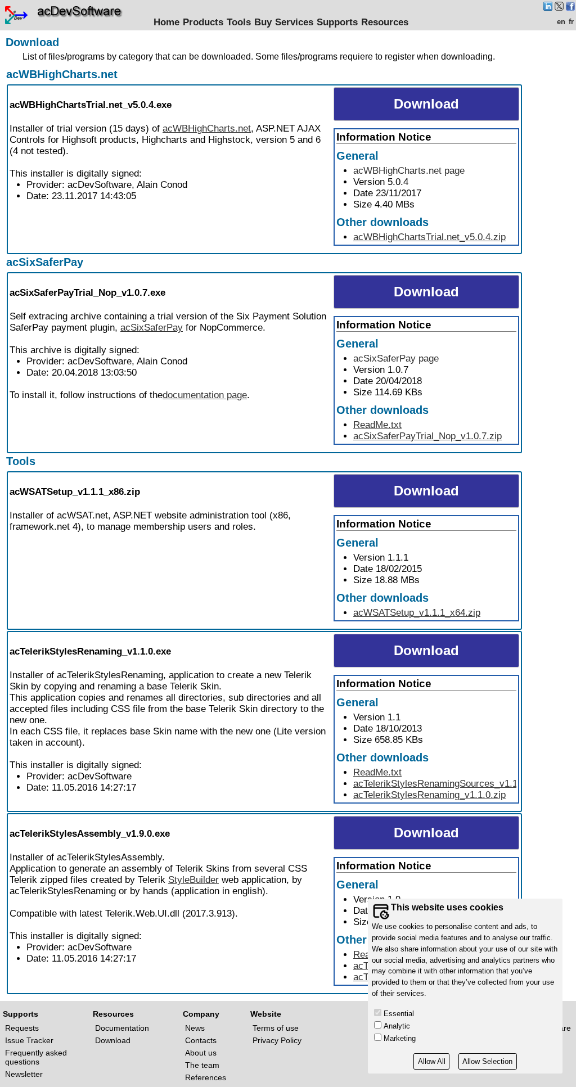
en (561, 21)
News (195, 1027)
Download (112, 1040)
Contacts (201, 1040)
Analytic (397, 1026)
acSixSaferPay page (396, 358)
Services (294, 22)
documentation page (205, 395)
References (205, 1077)
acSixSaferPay (44, 262)
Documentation (122, 1027)
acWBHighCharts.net (62, 74)
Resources (384, 22)
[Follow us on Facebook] (570, 7)
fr (571, 21)
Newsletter (24, 1074)
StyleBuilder (193, 879)
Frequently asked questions (36, 1057)
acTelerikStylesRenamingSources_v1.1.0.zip (447, 783)
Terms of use (276, 1027)
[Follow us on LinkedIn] (547, 7)
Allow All (432, 1061)
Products (203, 22)
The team (202, 1065)
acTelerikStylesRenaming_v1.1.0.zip (429, 795)
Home (166, 22)
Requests (22, 1027)
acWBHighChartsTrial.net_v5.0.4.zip (429, 237)
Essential (399, 1013)
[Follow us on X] (559, 7)
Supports (337, 22)
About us (201, 1052)
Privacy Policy (277, 1040)
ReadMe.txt (377, 425)
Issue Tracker (29, 1040)
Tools (239, 22)
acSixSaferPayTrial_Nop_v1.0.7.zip (427, 436)
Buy (263, 22)
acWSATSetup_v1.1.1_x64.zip (416, 612)
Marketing (400, 1038)
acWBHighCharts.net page (409, 170)
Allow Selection (487, 1061)
